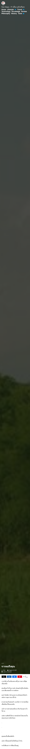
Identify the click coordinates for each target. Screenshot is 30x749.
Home (3, 9)
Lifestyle (10, 9)
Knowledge (16, 11)
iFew (4, 670)
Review (24, 11)
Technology (5, 11)
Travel (19, 9)
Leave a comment (7, 671)
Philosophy (5, 13)
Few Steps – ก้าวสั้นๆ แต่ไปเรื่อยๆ (13, 7)
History (14, 13)
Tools (20, 13)
